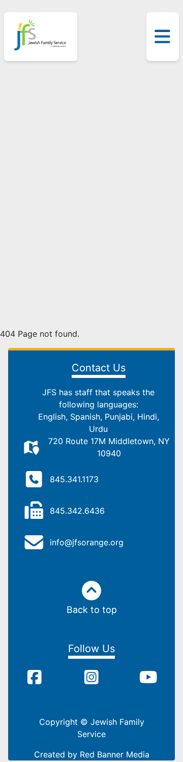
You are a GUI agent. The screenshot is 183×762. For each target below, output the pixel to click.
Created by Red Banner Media (91, 754)
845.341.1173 (74, 479)
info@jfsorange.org (87, 542)
